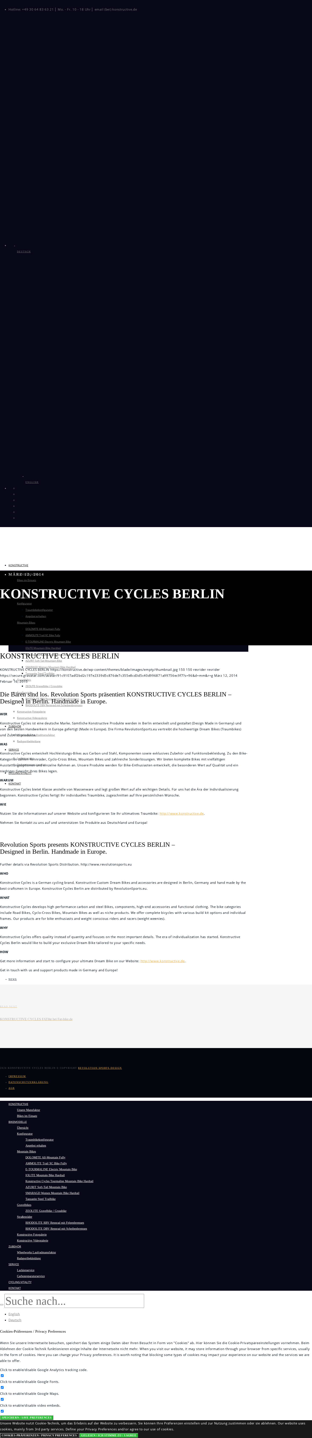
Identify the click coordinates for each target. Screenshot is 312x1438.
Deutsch (14, 1320)
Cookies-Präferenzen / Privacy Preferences (39, 1435)
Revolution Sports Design (100, 1068)
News (12, 979)
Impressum (17, 1076)
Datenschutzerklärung (28, 1082)
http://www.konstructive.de (182, 813)
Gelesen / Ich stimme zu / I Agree (108, 1435)
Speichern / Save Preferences (27, 1417)
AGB (11, 1088)
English (14, 1314)
